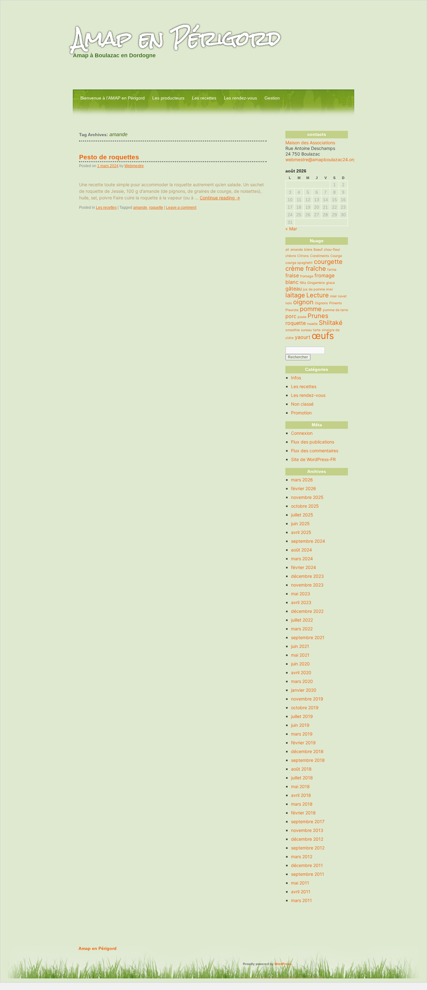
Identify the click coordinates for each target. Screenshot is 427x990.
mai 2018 (300, 786)
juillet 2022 (302, 620)
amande (140, 207)
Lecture (317, 295)
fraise (292, 275)
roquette (156, 207)
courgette (328, 261)
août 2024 (301, 549)
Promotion (301, 412)
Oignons (321, 303)
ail (287, 250)
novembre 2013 (307, 830)
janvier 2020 (303, 690)
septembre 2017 (307, 821)
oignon (303, 302)
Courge (336, 256)
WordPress (282, 964)
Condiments (319, 256)
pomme (311, 309)
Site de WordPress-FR (313, 459)
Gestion (272, 97)
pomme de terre (335, 310)
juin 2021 (300, 646)
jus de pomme (314, 289)
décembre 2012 (307, 839)
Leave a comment (181, 207)
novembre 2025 (307, 497)
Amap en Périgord (177, 38)
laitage (295, 295)
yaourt (302, 337)
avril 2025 (301, 532)
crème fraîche (305, 268)
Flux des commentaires (314, 450)
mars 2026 (302, 479)
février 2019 (303, 742)
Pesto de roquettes (109, 157)
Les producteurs (168, 97)
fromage (306, 276)
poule (302, 317)
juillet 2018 (302, 777)
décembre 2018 (307, 751)
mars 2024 (302, 558)
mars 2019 (302, 733)
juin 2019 (300, 725)
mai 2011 (300, 882)
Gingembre (316, 283)
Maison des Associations (310, 142)
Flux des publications (312, 441)
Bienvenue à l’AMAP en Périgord (112, 97)
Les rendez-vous (240, 97)
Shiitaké (331, 322)
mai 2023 (300, 593)
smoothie (292, 330)
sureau (306, 330)
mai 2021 (300, 655)
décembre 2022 (307, 611)
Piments (335, 303)
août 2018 (301, 769)
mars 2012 (301, 856)
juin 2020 (300, 663)
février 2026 (303, 488)
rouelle (312, 324)
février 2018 (303, 812)
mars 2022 (302, 628)
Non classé (302, 404)
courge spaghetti (299, 263)
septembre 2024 (308, 541)
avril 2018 (301, 795)
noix (288, 303)
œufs (323, 335)
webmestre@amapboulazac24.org (320, 159)
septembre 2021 (307, 637)
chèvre (290, 256)
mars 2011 (301, 900)
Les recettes (204, 97)
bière (308, 250)
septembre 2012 (307, 847)
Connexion (302, 433)
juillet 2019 (302, 716)
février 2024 (303, 567)
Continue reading (220, 197)
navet (342, 296)
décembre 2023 (307, 576)
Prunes (318, 316)
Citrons (303, 256)
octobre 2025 (305, 506)
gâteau (293, 288)
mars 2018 (302, 804)
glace (330, 283)
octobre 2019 (305, 707)
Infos (296, 377)
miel (333, 296)
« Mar (291, 228)
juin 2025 (300, 523)
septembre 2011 (307, 874)
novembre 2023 (307, 584)
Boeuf (318, 250)
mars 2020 (302, 681)
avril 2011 (300, 891)
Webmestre (134, 166)
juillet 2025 (302, 514)
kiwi (329, 289)
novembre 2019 (307, 698)
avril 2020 (301, 672)
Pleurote (292, 310)
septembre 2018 (308, 760)
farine (331, 270)
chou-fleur (332, 250)
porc (290, 316)
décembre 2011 (307, 865)
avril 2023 (301, 602)
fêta (303, 283)
